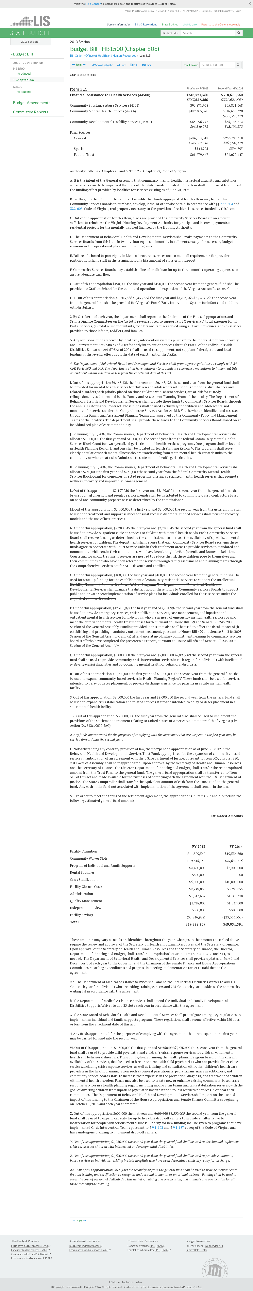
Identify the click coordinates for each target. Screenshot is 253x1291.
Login (239, 11)
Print (123, 65)
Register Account (223, 11)
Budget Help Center (196, 1250)
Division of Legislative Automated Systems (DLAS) (174, 1287)
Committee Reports (30, 111)
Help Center (93, 3)
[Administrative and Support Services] (73, 64)
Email (148, 65)
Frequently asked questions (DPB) (30, 1258)
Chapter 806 (25, 80)
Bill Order (76, 55)
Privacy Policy (190, 11)
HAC (152, 1245)
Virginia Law (190, 24)
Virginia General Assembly (139, 11)
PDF (135, 65)
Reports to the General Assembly (220, 24)
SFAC (160, 1245)
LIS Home (114, 1282)
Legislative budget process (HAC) (29, 1245)
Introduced (23, 73)
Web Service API (214, 1245)
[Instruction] (84, 64)
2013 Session (29, 41)
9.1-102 (157, 1127)
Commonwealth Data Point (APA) (29, 1254)
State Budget (170, 24)
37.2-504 (226, 204)
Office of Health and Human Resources (110, 55)
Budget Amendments (31, 102)
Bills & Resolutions (146, 24)
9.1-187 (178, 1127)
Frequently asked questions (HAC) (88, 1250)
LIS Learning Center (168, 11)
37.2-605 (76, 208)
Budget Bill (170, 33)
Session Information (118, 24)
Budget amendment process (85, 1245)
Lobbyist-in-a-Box (132, 1282)
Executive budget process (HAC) (29, 1250)
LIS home (206, 11)
